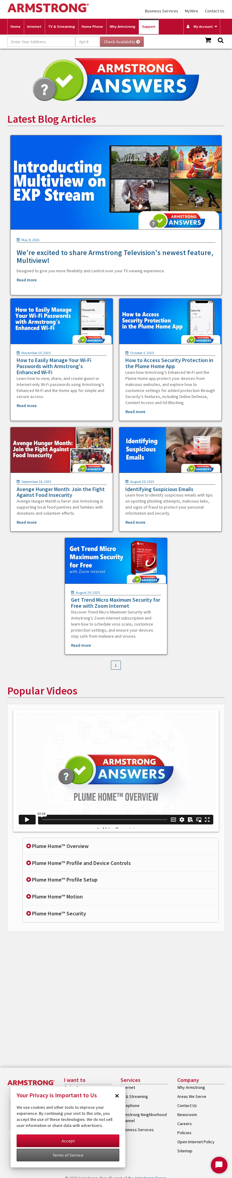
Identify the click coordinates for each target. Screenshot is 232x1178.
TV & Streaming (61, 26)
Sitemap (184, 1151)
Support (149, 26)
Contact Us (214, 11)
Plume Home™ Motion (57, 896)
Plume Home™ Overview (60, 846)
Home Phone (92, 26)
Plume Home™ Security (58, 913)
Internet (34, 26)
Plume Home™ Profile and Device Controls (81, 862)
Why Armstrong (122, 26)
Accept (68, 1141)
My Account (202, 26)
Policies (184, 1132)
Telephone (130, 1105)
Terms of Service (68, 1155)
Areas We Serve (191, 1096)
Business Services (161, 11)
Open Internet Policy (195, 1141)
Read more (27, 280)
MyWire (191, 11)
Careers (184, 1123)
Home (16, 26)
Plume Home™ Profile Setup (64, 879)
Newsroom (187, 1114)
